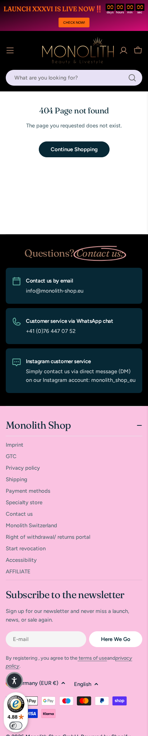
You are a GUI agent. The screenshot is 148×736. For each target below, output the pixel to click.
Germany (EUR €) (37, 683)
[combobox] (74, 78)
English (82, 684)
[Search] (132, 77)
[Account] (123, 50)
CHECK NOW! (74, 22)
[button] (14, 680)
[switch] (15, 726)
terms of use (92, 658)
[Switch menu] (10, 50)
